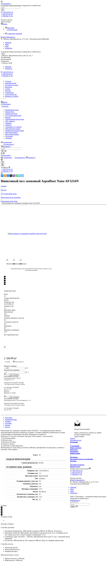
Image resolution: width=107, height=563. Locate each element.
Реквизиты (74, 451)
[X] (11, 175)
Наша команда (75, 448)
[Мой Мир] (8, 175)
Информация (75, 453)
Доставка (8, 423)
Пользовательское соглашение (81, 459)
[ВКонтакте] (2, 175)
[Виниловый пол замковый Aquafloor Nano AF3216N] (31, 233)
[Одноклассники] (5, 175)
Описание (8, 418)
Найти (73, 506)
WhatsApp (8, 48)
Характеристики (11, 419)
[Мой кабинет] (2, 160)
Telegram (8, 42)
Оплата (7, 425)
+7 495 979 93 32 (7, 12)
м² (26, 368)
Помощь (73, 461)
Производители (75, 440)
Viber (7, 44)
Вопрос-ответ (75, 467)
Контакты (74, 450)
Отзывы (8, 421)
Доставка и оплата (77, 465)
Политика (74, 457)
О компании (74, 446)
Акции (72, 438)
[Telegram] (22, 175)
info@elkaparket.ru (8, 37)
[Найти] (2, 10)
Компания (74, 442)
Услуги (7, 427)
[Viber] (14, 175)
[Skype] (19, 175)
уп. (26, 372)
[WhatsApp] (16, 175)
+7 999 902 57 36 (7, 16)
